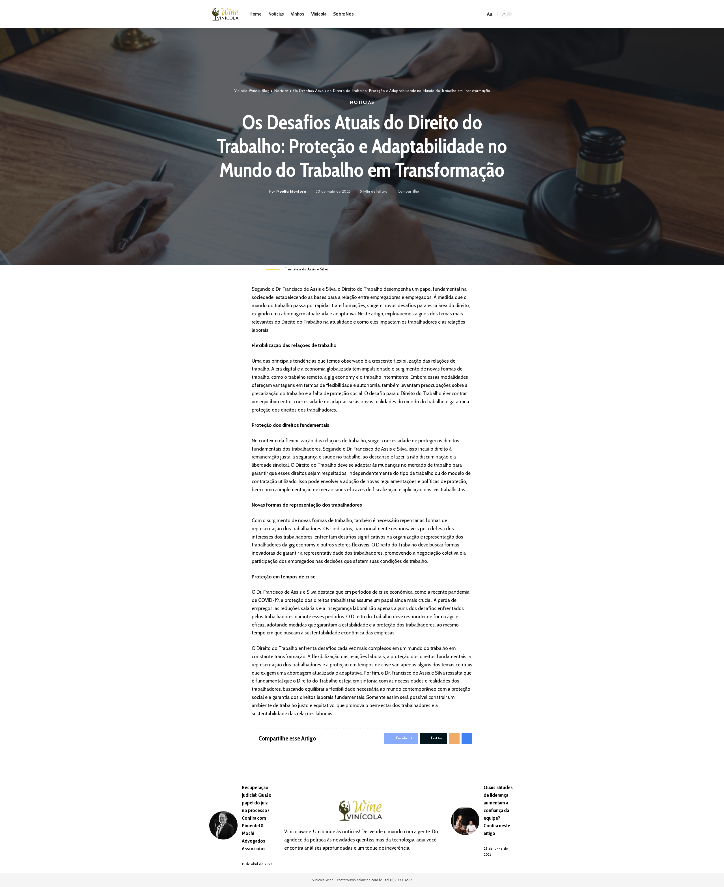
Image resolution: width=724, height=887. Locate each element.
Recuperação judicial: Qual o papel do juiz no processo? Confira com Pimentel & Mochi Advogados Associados (257, 818)
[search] (480, 14)
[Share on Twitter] (434, 191)
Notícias (362, 102)
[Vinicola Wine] (226, 14)
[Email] (442, 191)
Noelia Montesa (291, 191)
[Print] (451, 191)
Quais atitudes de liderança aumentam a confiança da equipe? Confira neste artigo (498, 810)
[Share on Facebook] (425, 191)
